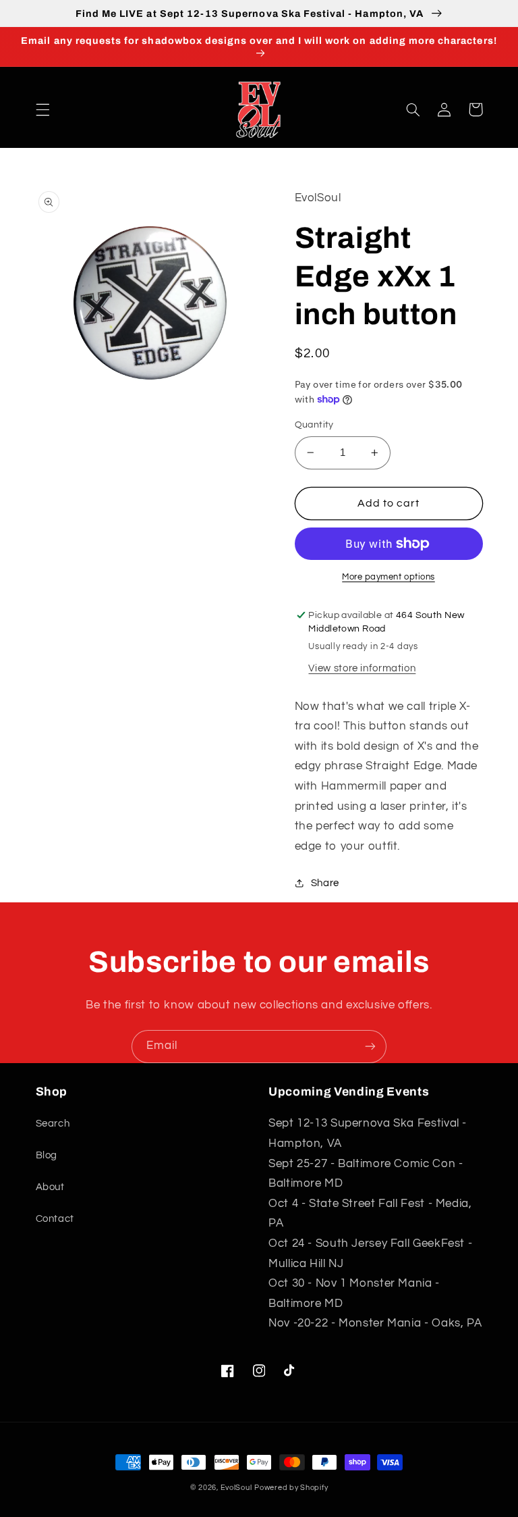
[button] (42, 109)
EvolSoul (236, 1487)
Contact (55, 1219)
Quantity (314, 425)
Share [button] (325, 883)
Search (53, 1124)
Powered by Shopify (291, 1487)
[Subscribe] (370, 1046)
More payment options (388, 577)
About (50, 1187)
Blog (47, 1155)
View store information (361, 668)
